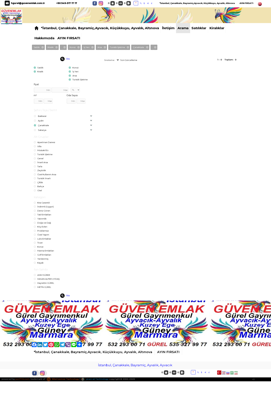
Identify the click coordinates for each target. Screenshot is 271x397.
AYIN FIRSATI (246, 3)
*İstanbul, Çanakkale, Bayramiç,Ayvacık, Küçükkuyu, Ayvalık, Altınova (197, 3)
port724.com (22, 379)
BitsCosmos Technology (65, 379)
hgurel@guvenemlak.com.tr (28, 3)
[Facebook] (95, 3)
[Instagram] (102, 3)
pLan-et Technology (97, 379)
